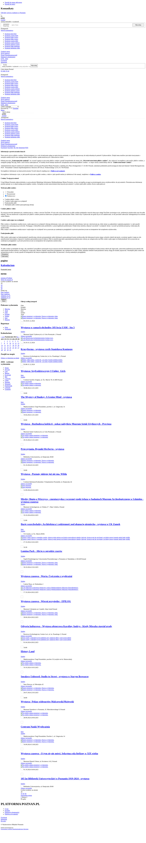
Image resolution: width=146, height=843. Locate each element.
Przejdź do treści (10, 4)
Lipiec (7, 380)
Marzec (7, 373)
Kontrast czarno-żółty (11, 41)
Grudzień (8, 389)
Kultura (9, 278)
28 (2, 350)
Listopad (7, 387)
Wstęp (7, 368)
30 (8, 350)
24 (10, 348)
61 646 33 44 (5, 71)
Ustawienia (5, 254)
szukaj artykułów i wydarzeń (10, 66)
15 (5, 345)
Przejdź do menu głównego (13, 2)
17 (10, 345)
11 (13, 343)
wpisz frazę (7, 25)
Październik (8, 386)
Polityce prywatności (58, 171)
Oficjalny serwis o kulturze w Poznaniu (13, 13)
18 (13, 345)
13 (18, 343)
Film (6, 312)
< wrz (2, 337)
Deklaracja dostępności (12, 812)
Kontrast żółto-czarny (11, 39)
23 (8, 348)
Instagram (4, 62)
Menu (2, 110)
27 (18, 348)
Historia (7, 320)
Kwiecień (8, 375)
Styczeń (7, 370)
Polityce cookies (95, 174)
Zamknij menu (5, 51)
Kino (6, 327)
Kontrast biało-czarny (11, 37)
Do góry (23, 799)
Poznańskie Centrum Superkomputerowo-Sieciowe (14, 829)
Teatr (6, 311)
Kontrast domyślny (11, 34)
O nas (6, 809)
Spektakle (8, 329)
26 (15, 348)
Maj (6, 377)
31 (10, 350)
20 (18, 345)
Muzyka (7, 309)
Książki (7, 314)
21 (2, 348)
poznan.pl (4, 278)
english (3, 20)
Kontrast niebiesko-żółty (12, 48)
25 (13, 348)
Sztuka (7, 316)
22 (5, 348)
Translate (15, 108)
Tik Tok (15, 148)
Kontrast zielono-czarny (12, 44)
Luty (6, 371)
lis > (18, 337)
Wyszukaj (138, 25)
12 (15, 343)
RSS (26, 148)
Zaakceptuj (5, 256)
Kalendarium (8, 265)
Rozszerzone (11, 194)
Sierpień (7, 382)
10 (10, 343)
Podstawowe (11, 196)
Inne (6, 318)
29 (5, 350)
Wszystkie (10, 192)
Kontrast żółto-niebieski (12, 46)
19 (15, 345)
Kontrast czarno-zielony (12, 43)
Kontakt (7, 810)
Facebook (4, 60)
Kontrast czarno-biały (11, 35)
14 (2, 345)
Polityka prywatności (11, 814)
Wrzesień (8, 384)
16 (8, 345)
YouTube (10, 148)
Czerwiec (8, 378)
